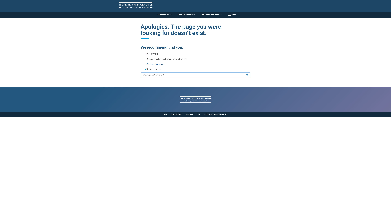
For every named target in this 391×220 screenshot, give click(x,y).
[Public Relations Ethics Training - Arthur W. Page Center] (137, 5)
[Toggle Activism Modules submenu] (194, 14)
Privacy (166, 114)
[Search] (247, 75)
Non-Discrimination (176, 114)
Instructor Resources (210, 15)
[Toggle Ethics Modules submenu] (170, 14)
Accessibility (189, 114)
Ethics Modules (163, 15)
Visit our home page (156, 64)
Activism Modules (185, 15)
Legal (198, 114)
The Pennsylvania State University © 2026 (215, 114)
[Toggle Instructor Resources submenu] (220, 14)
